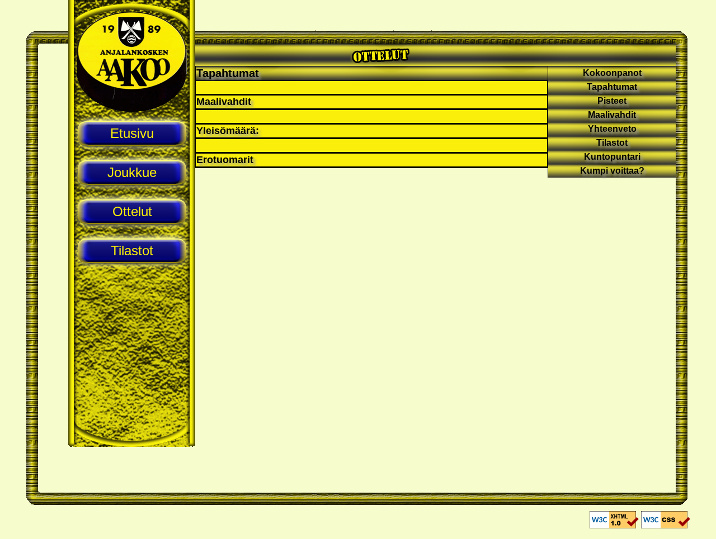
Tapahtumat (227, 73)
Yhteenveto (612, 128)
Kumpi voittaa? (612, 170)
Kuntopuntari (612, 156)
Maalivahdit (612, 115)
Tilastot (612, 142)
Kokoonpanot (612, 73)
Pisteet (611, 101)
